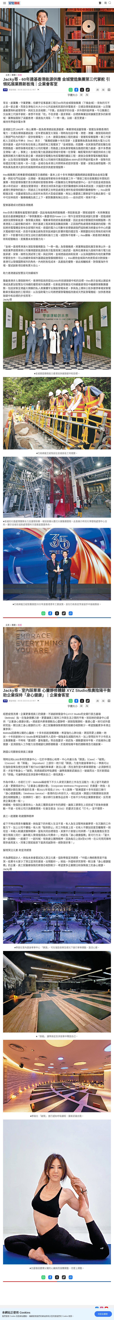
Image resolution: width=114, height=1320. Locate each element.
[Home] (14, 3)
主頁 (7, 75)
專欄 (14, 75)
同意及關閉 (103, 1314)
